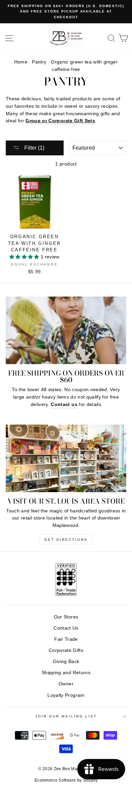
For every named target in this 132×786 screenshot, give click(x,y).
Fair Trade (66, 639)
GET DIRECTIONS (66, 539)
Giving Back (66, 661)
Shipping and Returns (66, 672)
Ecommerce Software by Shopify (66, 780)
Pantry (39, 62)
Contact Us (65, 628)
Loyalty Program (65, 695)
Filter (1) (33, 148)
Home (20, 62)
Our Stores (66, 616)
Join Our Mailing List (66, 716)
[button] (25, 256)
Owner (66, 683)
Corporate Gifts (66, 650)
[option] (66, 11)
